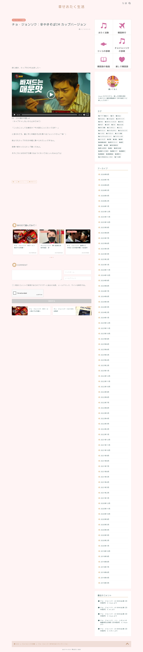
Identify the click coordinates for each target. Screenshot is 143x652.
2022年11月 (105, 381)
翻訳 (101, 145)
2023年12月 (105, 323)
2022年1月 (105, 434)
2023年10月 (105, 334)
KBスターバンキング (111, 121)
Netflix (121, 121)
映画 (121, 139)
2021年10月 (105, 450)
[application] (51, 95)
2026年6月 (105, 185)
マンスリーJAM (119, 136)
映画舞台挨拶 (103, 142)
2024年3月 (105, 307)
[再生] (15, 115)
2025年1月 (105, 265)
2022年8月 (105, 397)
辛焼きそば (33, 181)
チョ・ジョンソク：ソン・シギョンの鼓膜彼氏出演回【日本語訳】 (113, 621)
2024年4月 (105, 302)
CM (15, 181)
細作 (122, 142)
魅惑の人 (119, 154)
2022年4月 (105, 418)
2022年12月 (105, 376)
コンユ (120, 127)
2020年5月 (105, 525)
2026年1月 (105, 206)
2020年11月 (105, 509)
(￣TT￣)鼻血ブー (104, 116)
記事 (107, 145)
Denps (119, 116)
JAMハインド (121, 119)
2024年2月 (105, 312)
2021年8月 (105, 461)
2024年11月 (105, 270)
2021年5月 (105, 477)
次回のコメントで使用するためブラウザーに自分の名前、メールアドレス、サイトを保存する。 (50, 285)
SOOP (107, 124)
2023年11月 (105, 328)
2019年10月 (105, 551)
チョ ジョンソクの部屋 (19, 20)
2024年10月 (105, 275)
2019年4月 (105, 578)
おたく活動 (102, 127)
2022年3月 (105, 424)
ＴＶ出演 (118, 157)
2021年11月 (105, 445)
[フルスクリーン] (88, 115)
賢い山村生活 (103, 148)
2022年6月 (105, 408)
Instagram (111, 119)
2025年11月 (105, 217)
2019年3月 (105, 583)
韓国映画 (102, 154)
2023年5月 (105, 355)
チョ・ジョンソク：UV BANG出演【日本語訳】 (113, 602)
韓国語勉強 (110, 154)
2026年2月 (105, 201)
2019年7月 (105, 567)
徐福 (116, 139)
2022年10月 (105, 387)
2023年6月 (105, 349)
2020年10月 (105, 514)
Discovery (102, 119)
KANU (101, 121)
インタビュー (112, 127)
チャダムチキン (112, 130)
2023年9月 (105, 339)
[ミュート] (84, 115)
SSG (114, 124)
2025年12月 (105, 212)
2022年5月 (105, 413)
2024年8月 (105, 286)
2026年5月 (105, 190)
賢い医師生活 (114, 145)
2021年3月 (105, 487)
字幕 (110, 139)
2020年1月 (105, 546)
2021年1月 (105, 498)
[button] (51, 94)
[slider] (49, 114)
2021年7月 (105, 466)
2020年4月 (105, 530)
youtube (121, 124)
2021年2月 (105, 493)
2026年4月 (105, 196)
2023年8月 (105, 344)
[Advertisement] (51, 48)
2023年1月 (105, 371)
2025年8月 (105, 233)
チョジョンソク (23, 181)
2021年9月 (105, 456)
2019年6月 (105, 572)
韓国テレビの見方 (104, 151)
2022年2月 (105, 429)
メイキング (102, 139)
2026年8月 (105, 174)
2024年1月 (105, 318)
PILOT (101, 124)
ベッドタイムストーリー (105, 136)
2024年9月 (105, 280)
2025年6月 (105, 243)
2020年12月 (105, 503)
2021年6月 (105, 471)
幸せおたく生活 (71, 7)
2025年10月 (105, 222)
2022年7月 (105, 402)
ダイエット (102, 130)
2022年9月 (105, 392)
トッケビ (102, 133)
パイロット (110, 133)
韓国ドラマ (114, 151)
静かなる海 (118, 148)
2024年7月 (105, 291)
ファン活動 (119, 133)
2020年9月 (105, 519)
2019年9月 (105, 556)
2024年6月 (105, 296)
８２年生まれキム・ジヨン (106, 157)
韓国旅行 (123, 151)
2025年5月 (105, 249)
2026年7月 (105, 180)
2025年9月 (105, 227)
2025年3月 (105, 254)
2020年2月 (105, 540)
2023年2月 (105, 365)
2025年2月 (105, 259)
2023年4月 (105, 360)
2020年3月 (105, 535)
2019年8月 (105, 562)
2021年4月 (105, 482)
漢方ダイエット (113, 142)
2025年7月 (105, 238)
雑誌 (111, 148)
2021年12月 (105, 440)
